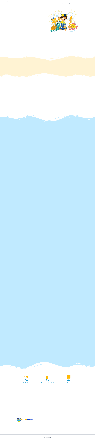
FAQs (81, 3)
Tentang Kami (62, 3)
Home (56, 3)
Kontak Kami (86, 3)
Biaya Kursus (75, 3)
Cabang (68, 3)
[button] (70, 3)
